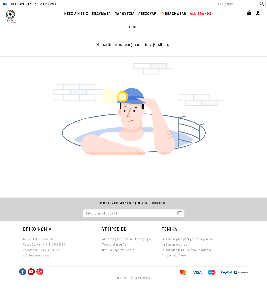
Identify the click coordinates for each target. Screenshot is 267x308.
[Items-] (251, 13)
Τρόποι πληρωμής (114, 244)
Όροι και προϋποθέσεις (118, 250)
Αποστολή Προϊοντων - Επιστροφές (127, 239)
